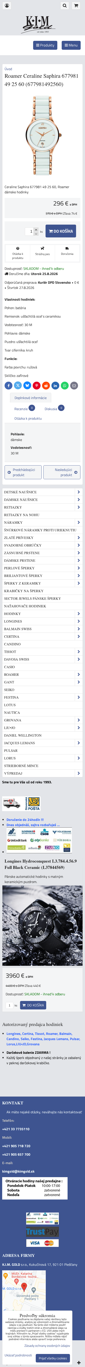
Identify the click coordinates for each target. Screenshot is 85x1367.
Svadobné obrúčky (23, 545)
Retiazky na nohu (21, 514)
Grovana (12, 720)
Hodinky (12, 613)
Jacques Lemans (19, 743)
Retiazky (13, 507)
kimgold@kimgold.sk (18, 1171)
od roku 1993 (43, 31)
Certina (11, 636)
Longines (13, 621)
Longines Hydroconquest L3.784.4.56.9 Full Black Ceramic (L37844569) (41, 864)
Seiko (9, 689)
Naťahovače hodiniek (25, 606)
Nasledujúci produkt (63, 472)
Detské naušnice (20, 492)
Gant (9, 682)
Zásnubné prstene (22, 552)
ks (15, 1005)
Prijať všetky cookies (53, 1358)
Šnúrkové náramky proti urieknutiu (40, 530)
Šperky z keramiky (22, 583)
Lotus (10, 705)
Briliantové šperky (23, 575)
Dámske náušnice (21, 499)
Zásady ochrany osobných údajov (47, 1345)
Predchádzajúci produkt (24, 472)
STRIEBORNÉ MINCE (21, 765)
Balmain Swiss (18, 628)
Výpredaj (13, 773)
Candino (12, 644)
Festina (11, 697)
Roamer (11, 674)
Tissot (10, 651)
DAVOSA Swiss (16, 659)
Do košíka (63, 231)
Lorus (10, 758)
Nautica (12, 712)
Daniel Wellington (23, 735)
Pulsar (11, 750)
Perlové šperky (19, 568)
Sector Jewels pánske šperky (32, 598)
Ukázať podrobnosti (18, 1355)
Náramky (13, 522)
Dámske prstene (19, 560)
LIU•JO (9, 727)
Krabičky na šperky (24, 590)
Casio (9, 666)
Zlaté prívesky (19, 537)
